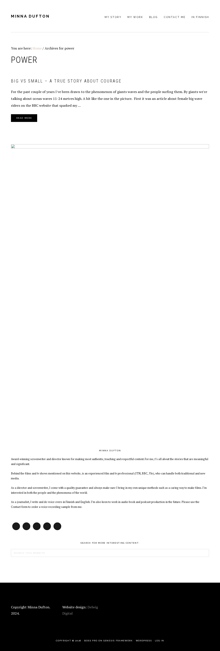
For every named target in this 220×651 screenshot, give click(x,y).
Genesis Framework (118, 640)
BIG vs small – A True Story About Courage (66, 81)
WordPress (144, 640)
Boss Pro (90, 640)
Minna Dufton (30, 16)
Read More (24, 118)
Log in (159, 640)
